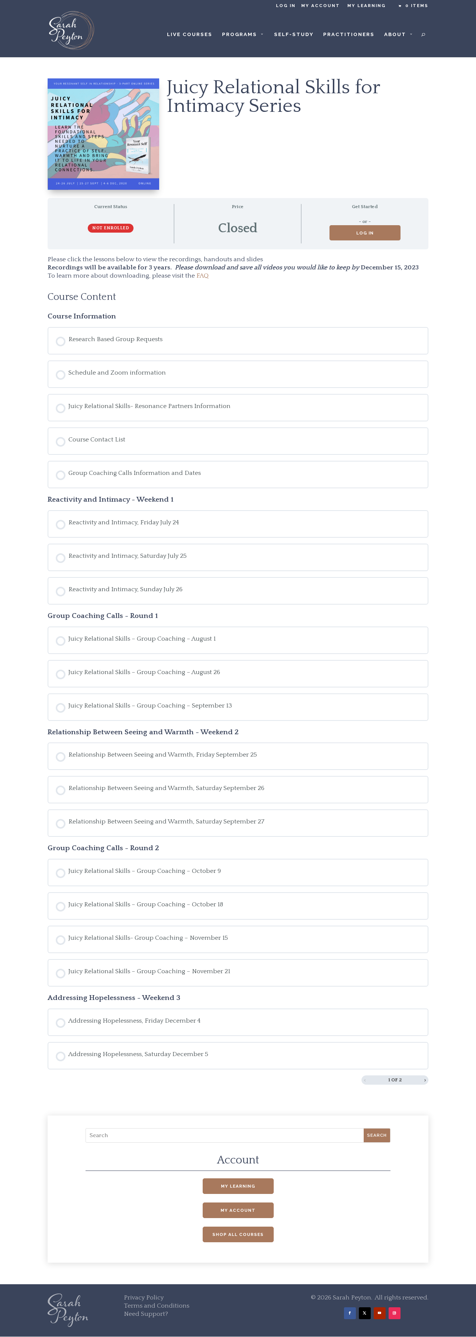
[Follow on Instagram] (395, 1313)
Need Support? (146, 1314)
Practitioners (348, 34)
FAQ (202, 275)
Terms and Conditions (156, 1306)
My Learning (366, 5)
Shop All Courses (238, 1234)
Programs (239, 34)
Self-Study (293, 34)
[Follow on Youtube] (380, 1313)
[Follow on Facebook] (350, 1313)
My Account (320, 5)
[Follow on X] (365, 1313)
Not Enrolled (110, 228)
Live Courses (189, 34)
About (395, 34)
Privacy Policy (144, 1297)
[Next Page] (425, 1080)
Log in (286, 5)
